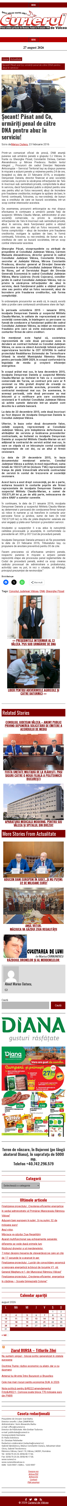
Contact (33, 1479)
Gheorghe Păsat (55, 591)
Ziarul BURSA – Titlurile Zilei (33, 1350)
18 (16, 1322)
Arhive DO (33, 1477)
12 (27, 1318)
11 (16, 1318)
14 (44, 1318)
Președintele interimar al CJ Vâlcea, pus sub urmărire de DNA (33, 642)
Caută (5, 1000)
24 (6, 1325)
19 (27, 1322)
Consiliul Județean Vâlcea (23, 591)
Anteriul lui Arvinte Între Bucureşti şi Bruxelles (27, 1376)
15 (53, 1318)
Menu (33, 5)
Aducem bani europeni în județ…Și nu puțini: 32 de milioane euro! (33, 881)
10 (6, 1318)
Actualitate (16, 59)
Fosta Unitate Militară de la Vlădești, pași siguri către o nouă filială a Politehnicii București (33, 775)
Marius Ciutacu (19, 144)
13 (36, 1318)
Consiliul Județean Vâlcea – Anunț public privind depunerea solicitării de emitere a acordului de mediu (33, 725)
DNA (42, 591)
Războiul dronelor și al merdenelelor (33, 960)
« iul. (4, 1335)
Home (5, 59)
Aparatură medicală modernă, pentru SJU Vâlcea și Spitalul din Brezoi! (33, 823)
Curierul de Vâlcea (38, 1502)
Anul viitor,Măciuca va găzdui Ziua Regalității (33, 927)
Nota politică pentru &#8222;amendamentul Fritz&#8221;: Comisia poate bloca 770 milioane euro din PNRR (32, 1392)
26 (27, 1325)
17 (6, 1322)
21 (44, 1322)
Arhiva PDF (34, 1474)
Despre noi (33, 1471)
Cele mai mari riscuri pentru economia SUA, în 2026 (30, 1382)
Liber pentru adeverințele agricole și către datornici (33, 692)
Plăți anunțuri (34, 1482)
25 (16, 1325)
